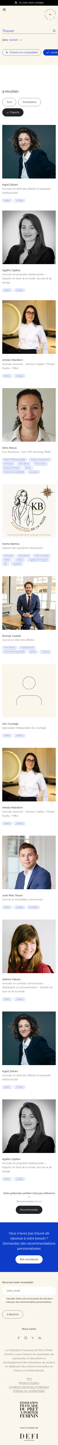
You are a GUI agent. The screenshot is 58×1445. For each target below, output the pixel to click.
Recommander (29, 1209)
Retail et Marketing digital (14, 460)
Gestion (7, 200)
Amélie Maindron (12, 359)
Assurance (33, 472)
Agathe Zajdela (11, 270)
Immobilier (33, 907)
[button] (15, 39)
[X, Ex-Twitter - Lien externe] (32, 1337)
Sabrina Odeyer (11, 979)
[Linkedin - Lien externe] (39, 1337)
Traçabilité (16, 564)
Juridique (19, 200)
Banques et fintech (12, 468)
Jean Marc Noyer (12, 895)
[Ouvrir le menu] (4, 9)
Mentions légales (29, 1382)
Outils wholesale (41, 556)
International (23, 464)
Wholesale (8, 464)
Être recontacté (29, 1259)
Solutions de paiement (40, 460)
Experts (14, 112)
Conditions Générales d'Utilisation (29, 1386)
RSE (5, 564)
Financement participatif (14, 652)
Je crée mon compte (31, 2)
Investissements (27, 648)
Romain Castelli (11, 635)
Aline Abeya (9, 447)
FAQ (29, 1378)
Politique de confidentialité (29, 1390)
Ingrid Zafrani (10, 184)
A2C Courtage (10, 723)
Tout (9, 102)
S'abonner (13, 1314)
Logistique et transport (38, 560)
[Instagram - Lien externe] (25, 1337)
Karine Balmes (11, 543)
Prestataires (30, 102)
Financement (40, 464)
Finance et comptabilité (24, 52)
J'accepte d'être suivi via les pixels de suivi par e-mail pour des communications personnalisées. (29, 1300)
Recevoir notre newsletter (17, 1282)
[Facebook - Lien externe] (18, 1337)
